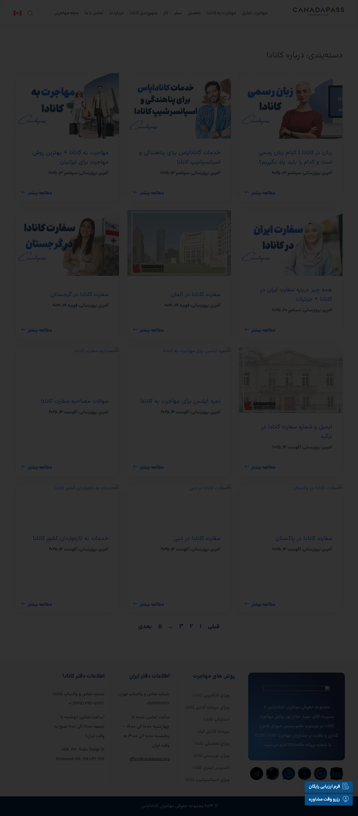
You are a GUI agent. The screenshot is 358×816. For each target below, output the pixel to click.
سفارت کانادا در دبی (197, 538)
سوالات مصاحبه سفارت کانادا (75, 401)
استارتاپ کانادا (217, 719)
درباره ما (116, 13)
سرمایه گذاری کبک (213, 731)
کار (165, 13)
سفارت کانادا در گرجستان (79, 294)
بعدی (145, 626)
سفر (178, 13)
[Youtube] (304, 773)
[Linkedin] (336, 773)
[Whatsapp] (288, 773)
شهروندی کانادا (143, 13)
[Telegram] (256, 773)
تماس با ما (94, 13)
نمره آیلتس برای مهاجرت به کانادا (180, 401)
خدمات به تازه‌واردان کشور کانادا (71, 538)
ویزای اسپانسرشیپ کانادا (207, 780)
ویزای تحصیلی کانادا (212, 743)
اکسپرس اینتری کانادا (211, 768)
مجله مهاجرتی (66, 13)
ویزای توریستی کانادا (211, 756)
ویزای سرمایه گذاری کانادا (207, 707)
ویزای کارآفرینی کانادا (211, 695)
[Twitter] (272, 773)
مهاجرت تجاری (255, 13)
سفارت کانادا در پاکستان (303, 538)
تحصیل (194, 13)
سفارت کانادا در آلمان (195, 294)
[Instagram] (320, 773)
